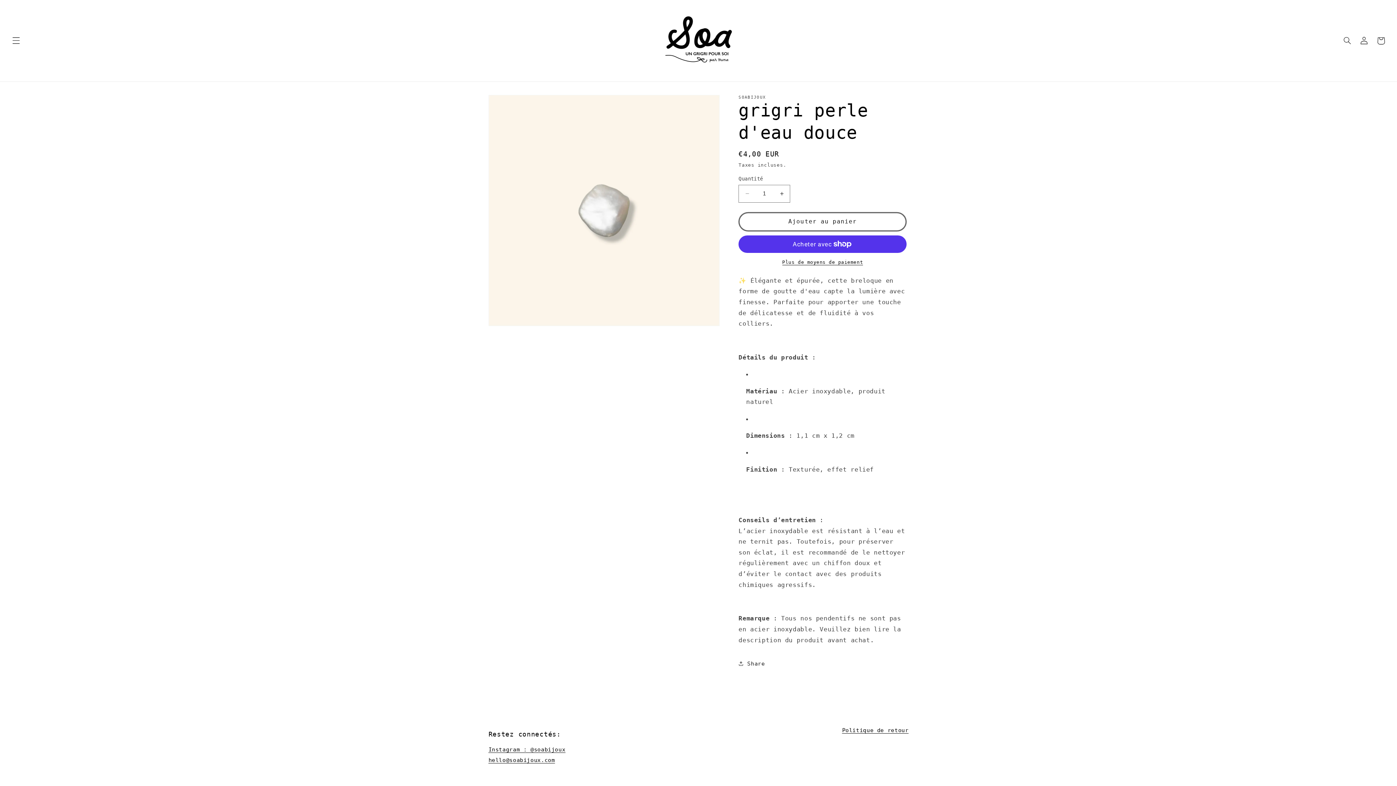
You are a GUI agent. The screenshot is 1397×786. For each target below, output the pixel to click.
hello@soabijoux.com (522, 760)
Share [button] (756, 663)
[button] (16, 40)
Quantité (751, 179)
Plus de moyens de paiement (822, 262)
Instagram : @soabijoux (527, 749)
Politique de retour (875, 730)
